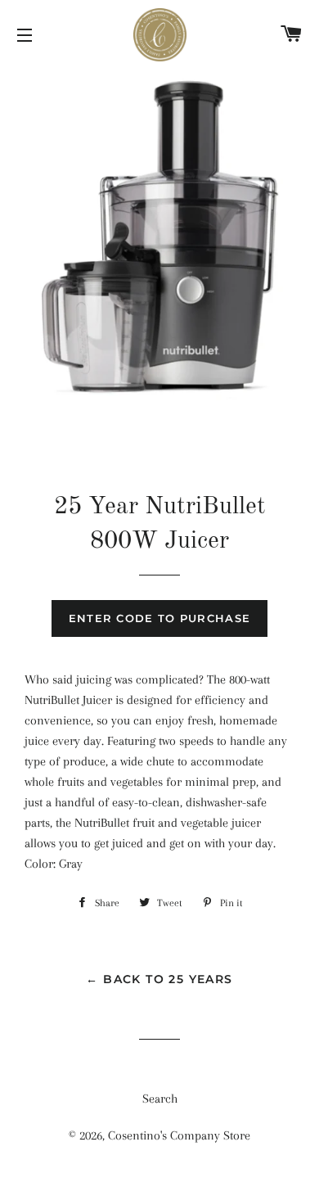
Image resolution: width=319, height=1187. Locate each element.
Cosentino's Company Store (179, 1135)
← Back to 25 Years (159, 979)
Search (159, 1098)
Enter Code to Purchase (160, 618)
